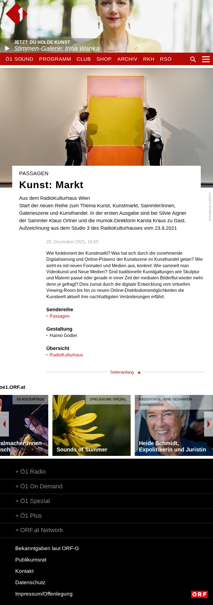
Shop (104, 59)
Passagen (60, 316)
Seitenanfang (122, 372)
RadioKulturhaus (66, 355)
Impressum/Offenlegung (44, 594)
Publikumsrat (30, 560)
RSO (166, 59)
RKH (148, 59)
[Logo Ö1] (17, 14)
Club (84, 59)
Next (208, 424)
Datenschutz (30, 582)
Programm (55, 59)
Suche (193, 59)
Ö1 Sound (20, 59)
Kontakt (24, 571)
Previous (4, 424)
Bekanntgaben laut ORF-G (47, 548)
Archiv (127, 59)
